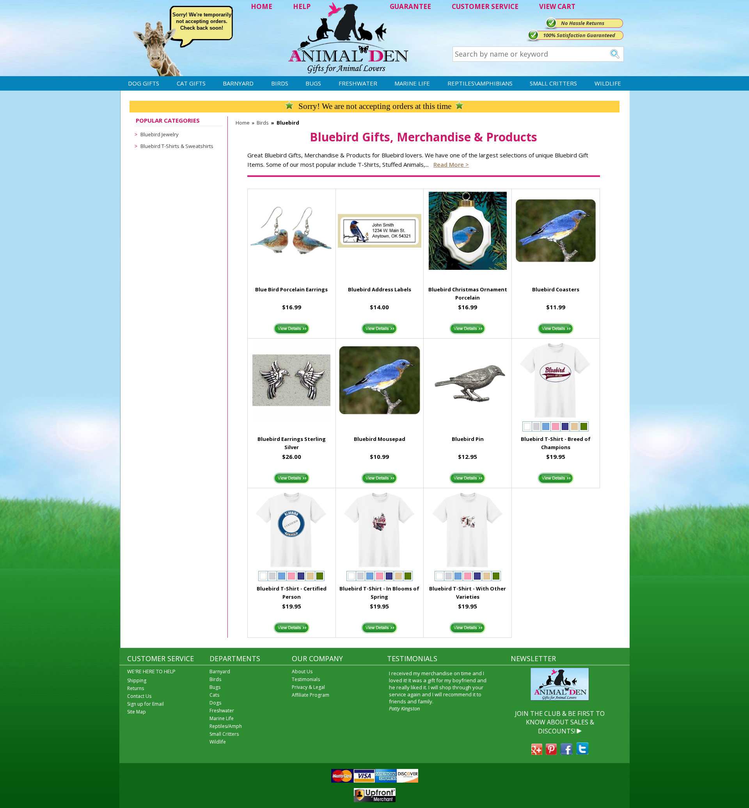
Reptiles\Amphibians (480, 83)
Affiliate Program (310, 695)
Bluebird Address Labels (379, 289)
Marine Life (412, 83)
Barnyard (238, 83)
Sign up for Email (145, 704)
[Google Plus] (536, 752)
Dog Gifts (143, 83)
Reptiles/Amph (225, 726)
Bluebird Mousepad (379, 438)
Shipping (136, 680)
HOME (261, 6)
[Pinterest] (551, 752)
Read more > (451, 164)
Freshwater (358, 83)
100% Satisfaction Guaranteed (579, 35)
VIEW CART (557, 6)
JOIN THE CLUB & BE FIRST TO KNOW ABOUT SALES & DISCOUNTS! (560, 722)
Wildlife (608, 83)
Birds (279, 83)
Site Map (136, 711)
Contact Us (139, 696)
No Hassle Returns (582, 23)
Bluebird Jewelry (159, 134)
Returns (135, 688)
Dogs (215, 702)
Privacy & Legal (308, 687)
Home (243, 122)
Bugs (313, 83)
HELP (302, 6)
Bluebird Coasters (555, 289)
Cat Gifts (191, 83)
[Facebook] (566, 752)
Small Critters (553, 83)
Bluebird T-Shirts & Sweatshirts (176, 146)
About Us (302, 671)
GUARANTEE (410, 6)
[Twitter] (582, 752)
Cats (214, 695)
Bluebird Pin (468, 438)
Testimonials (306, 679)
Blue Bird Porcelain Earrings (291, 289)
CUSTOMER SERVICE (485, 6)
